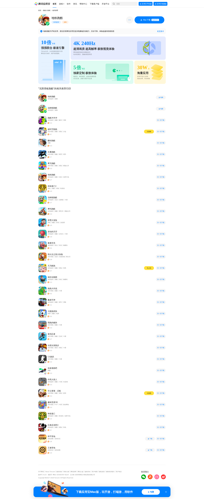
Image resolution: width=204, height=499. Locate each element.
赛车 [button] (60, 302)
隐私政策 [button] (102, 471)
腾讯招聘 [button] (73, 471)
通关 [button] (64, 154)
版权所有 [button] (87, 471)
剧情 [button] (64, 393)
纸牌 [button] (57, 313)
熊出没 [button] (68, 256)
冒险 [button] (60, 131)
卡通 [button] (66, 200)
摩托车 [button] (61, 211)
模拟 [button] (56, 348)
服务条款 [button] (59, 471)
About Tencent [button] (50, 471)
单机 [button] (49, 188)
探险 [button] (60, 427)
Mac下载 (151, 20)
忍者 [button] (60, 336)
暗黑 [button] (60, 154)
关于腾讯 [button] (41, 471)
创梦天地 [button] (66, 177)
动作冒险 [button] (50, 131)
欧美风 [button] (62, 188)
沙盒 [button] (64, 131)
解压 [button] (60, 120)
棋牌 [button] (49, 313)
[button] (42, 3)
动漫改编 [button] (62, 256)
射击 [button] (56, 245)
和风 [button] (64, 427)
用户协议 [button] (119, 471)
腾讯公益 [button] (80, 471)
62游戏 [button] (65, 382)
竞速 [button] (56, 200)
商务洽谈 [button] (66, 471)
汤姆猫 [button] (61, 200)
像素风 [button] (65, 245)
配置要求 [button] (160, 31)
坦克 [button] (60, 245)
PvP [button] (56, 404)
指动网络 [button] (66, 404)
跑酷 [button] (56, 120)
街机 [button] (60, 177)
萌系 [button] (64, 268)
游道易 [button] (62, 222)
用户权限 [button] (95, 471)
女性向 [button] (61, 234)
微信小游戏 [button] (46, 10)
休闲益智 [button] (50, 120)
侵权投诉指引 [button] (110, 471)
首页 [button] (39, 10)
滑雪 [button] (57, 222)
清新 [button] (64, 120)
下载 (150, 439)
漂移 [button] (64, 302)
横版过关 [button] (66, 165)
